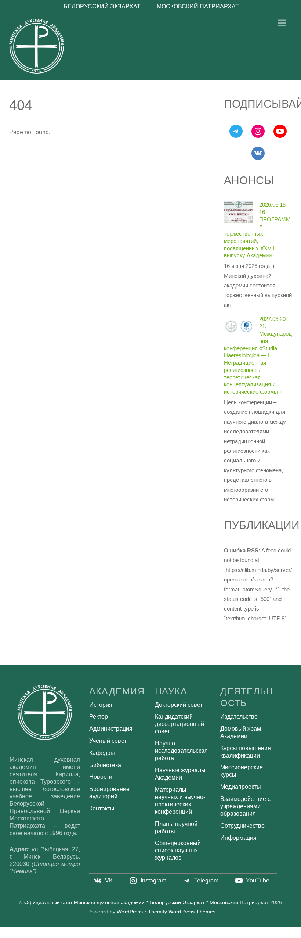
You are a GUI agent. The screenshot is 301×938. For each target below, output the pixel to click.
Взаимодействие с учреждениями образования (245, 806)
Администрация (111, 729)
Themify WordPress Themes (181, 911)
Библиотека (105, 765)
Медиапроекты (240, 787)
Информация (238, 838)
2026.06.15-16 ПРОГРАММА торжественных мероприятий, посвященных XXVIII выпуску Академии (257, 229)
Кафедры (102, 753)
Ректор (98, 716)
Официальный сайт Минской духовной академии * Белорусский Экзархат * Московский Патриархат (146, 902)
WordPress (130, 911)
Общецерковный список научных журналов (178, 850)
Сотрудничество (242, 826)
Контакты (102, 808)
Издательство (239, 716)
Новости (100, 777)
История (100, 705)
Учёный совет (108, 741)
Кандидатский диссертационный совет (179, 723)
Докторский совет (179, 705)
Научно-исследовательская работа (181, 750)
